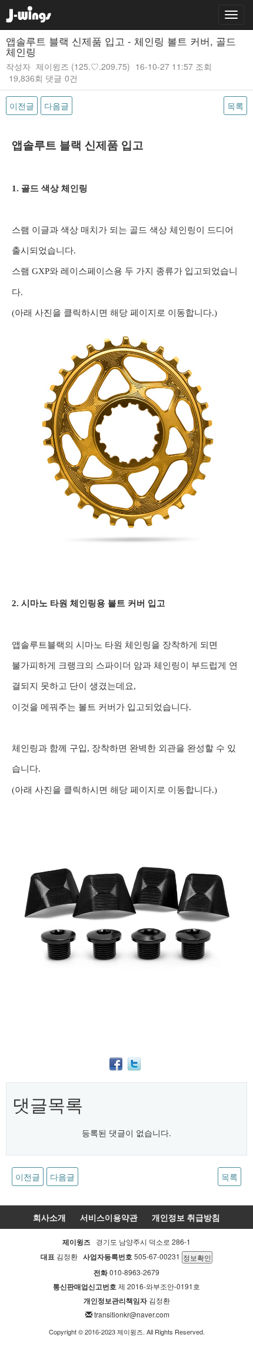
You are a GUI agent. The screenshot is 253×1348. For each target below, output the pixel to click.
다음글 (56, 106)
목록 (235, 106)
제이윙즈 (52, 66)
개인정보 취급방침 (186, 1217)
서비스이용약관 (109, 1217)
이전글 (21, 106)
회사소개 (49, 1217)
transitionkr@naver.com (131, 1314)
